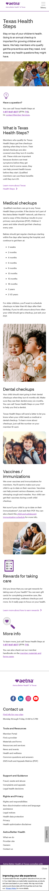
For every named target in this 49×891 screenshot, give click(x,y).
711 (26, 111)
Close (44, 868)
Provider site (9, 841)
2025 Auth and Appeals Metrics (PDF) (20, 761)
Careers (6, 845)
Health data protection (13, 816)
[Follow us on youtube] (36, 698)
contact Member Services (18, 115)
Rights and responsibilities (15, 801)
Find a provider (10, 737)
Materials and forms (12, 741)
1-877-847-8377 (11, 111)
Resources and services (14, 745)
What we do (8, 837)
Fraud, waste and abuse (14, 780)
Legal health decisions (13, 788)
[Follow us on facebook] (13, 698)
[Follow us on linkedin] (20, 698)
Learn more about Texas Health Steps (14, 187)
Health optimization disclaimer (17, 824)
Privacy (6, 820)
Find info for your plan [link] (13, 714)
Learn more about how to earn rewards (21, 610)
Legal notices (9, 812)
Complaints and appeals (14, 784)
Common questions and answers (18, 757)
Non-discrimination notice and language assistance (21, 807)
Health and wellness (12, 753)
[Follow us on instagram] (28, 698)
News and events (11, 749)
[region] (24, 878)
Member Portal (10, 733)
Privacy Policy (11, 888)
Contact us (8, 848)
